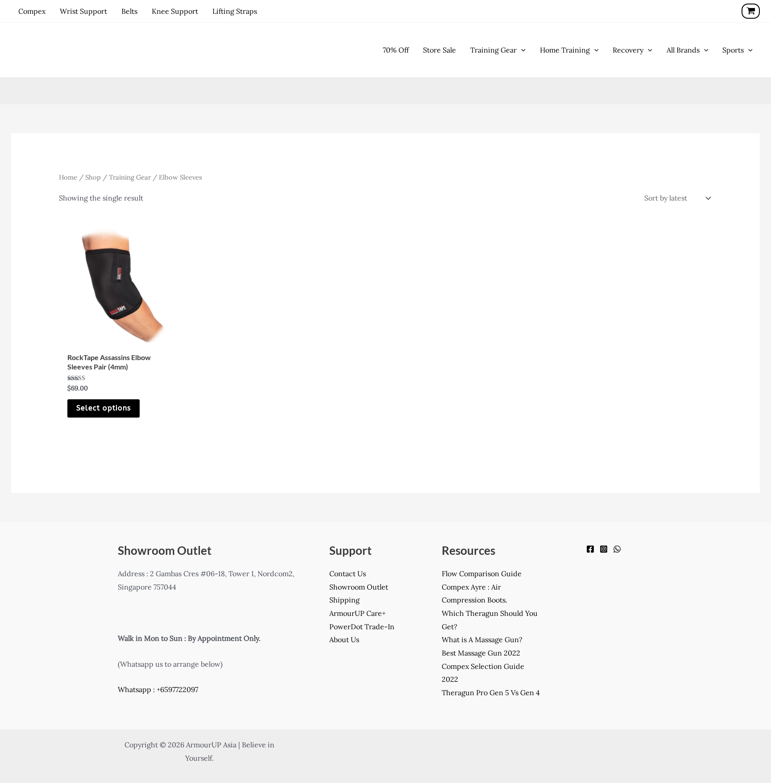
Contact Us (347, 573)
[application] (521, 50)
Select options (103, 408)
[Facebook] (590, 549)
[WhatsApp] (617, 549)
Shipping (344, 599)
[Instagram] (604, 549)
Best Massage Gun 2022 (481, 652)
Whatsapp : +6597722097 (158, 689)
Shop (93, 177)
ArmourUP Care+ (357, 613)
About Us (344, 639)
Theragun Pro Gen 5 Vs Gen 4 (491, 692)
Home (68, 177)
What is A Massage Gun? (482, 639)
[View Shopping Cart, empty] (751, 11)
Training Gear (130, 177)
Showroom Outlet (358, 586)
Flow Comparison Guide (482, 573)
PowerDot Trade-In (361, 626)
